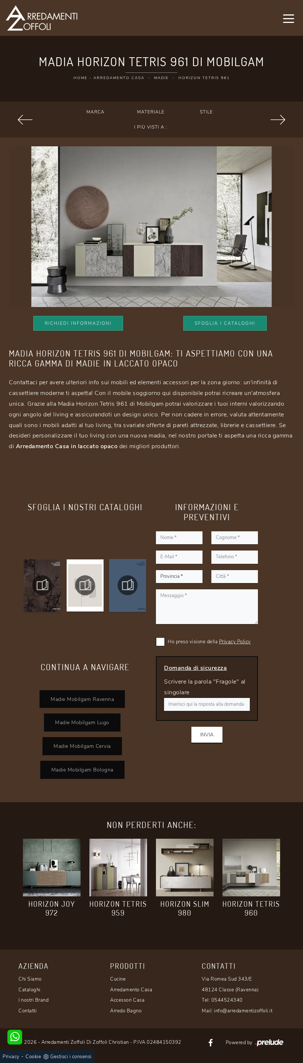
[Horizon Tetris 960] (251, 867)
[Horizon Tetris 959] (118, 867)
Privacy (11, 1056)
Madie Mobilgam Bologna (82, 769)
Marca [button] (95, 112)
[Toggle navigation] (289, 18)
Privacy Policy (235, 641)
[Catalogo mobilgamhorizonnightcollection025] (127, 585)
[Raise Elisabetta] (278, 119)
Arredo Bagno (126, 1011)
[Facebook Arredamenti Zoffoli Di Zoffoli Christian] (210, 1042)
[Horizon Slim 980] (185, 867)
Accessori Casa (127, 1000)
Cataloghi (29, 990)
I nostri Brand (33, 1000)
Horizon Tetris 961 (204, 78)
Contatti (27, 1011)
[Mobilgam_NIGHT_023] (84, 585)
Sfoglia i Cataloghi (225, 323)
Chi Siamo (30, 979)
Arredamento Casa (118, 78)
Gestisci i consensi (71, 1056)
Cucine (118, 979)
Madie (161, 78)
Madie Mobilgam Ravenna (82, 699)
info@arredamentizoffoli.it (243, 1011)
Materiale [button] (150, 112)
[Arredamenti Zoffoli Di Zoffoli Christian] (41, 18)
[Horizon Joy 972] (52, 867)
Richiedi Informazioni (78, 323)
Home (81, 78)
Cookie (33, 1056)
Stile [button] (206, 112)
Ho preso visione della (209, 641)
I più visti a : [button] (150, 127)
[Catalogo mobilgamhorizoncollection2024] (42, 585)
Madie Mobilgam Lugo (82, 722)
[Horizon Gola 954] (25, 119)
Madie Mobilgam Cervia (82, 746)
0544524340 (227, 1000)
